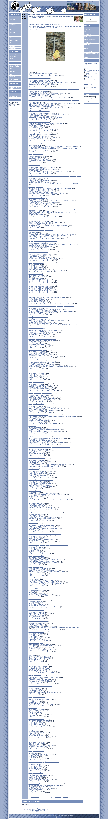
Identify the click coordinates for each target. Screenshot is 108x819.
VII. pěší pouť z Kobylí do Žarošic (36, 752)
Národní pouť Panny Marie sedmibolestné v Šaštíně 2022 (41, 246)
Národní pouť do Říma (33, 731)
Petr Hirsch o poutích (33, 549)
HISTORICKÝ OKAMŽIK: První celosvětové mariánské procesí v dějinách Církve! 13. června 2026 (50, 82)
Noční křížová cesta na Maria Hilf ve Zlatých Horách (40, 726)
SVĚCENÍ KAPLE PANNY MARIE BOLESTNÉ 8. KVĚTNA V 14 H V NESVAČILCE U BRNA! (48, 171)
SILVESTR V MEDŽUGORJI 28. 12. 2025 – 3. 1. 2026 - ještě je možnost (44, 99)
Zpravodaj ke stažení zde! (36, 17)
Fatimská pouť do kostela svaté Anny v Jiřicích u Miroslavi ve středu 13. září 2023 (46, 193)
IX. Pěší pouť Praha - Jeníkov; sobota (37, 574)
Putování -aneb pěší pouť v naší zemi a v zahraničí (39, 139)
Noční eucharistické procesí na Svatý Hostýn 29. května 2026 (42, 84)
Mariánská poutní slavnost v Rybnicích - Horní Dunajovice (41, 155)
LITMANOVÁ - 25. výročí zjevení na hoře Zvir (38, 475)
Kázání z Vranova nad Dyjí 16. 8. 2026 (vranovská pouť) (34, 810)
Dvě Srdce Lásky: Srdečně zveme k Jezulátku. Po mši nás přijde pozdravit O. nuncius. (47, 217)
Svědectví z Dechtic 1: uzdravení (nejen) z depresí (39, 657)
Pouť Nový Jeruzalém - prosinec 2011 (37, 667)
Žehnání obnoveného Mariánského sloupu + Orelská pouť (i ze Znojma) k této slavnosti (47, 315)
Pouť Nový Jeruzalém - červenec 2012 (37, 637)
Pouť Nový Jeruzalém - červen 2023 (36, 215)
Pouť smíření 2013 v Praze (34, 551)
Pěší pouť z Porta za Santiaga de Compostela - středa (40, 284)
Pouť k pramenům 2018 (33, 367)
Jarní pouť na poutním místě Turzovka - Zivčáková (39, 223)
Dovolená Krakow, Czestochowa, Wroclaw (37, 302)
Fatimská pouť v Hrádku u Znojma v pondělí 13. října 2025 (41, 104)
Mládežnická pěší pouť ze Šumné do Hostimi (38, 92)
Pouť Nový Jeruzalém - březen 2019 (36, 351)
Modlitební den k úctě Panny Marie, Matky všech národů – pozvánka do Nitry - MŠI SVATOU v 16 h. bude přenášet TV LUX (55, 324)
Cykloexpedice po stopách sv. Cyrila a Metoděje (39, 568)
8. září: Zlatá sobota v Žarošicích (36, 624)
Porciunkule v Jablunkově (34, 248)
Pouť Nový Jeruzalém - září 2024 (36, 154)
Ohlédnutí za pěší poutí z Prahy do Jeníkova (38, 395)
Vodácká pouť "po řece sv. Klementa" (36, 213)
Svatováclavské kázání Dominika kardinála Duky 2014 (40, 508)
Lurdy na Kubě (32, 655)
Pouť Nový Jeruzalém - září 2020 (36, 308)
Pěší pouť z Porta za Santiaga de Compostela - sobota (40, 280)
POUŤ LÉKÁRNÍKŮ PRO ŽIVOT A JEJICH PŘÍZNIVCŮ (40, 441)
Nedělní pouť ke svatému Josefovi (36, 278)
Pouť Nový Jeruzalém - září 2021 (36, 275)
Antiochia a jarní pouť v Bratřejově (36, 765)
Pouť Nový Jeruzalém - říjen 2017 (36, 384)
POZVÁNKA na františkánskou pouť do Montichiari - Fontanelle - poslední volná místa (47, 438)
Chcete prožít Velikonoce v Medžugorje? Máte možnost (40, 180)
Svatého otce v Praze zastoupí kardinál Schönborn (39, 658)
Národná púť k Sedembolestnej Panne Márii (38, 623)
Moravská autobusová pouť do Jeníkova (37, 510)
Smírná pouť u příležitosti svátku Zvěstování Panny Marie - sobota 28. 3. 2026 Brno (46, 93)
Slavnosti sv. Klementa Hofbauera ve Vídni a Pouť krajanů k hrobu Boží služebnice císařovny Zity (49, 447)
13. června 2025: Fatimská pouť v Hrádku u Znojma (39, 130)
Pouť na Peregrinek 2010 (34, 756)
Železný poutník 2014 (33, 538)
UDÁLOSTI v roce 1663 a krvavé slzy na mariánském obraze (42, 407)
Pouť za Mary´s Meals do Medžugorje (37, 346)
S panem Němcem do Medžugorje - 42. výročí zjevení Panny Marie (43, 216)
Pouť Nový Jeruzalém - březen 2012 (36, 659)
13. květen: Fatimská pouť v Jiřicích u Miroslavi (39, 371)
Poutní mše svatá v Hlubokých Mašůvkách (38, 666)
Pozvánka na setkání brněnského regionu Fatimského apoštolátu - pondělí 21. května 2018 (48, 369)
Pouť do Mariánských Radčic (35, 764)
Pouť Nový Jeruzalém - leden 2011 (36, 724)
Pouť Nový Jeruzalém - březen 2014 (36, 537)
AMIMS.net (70, 1)
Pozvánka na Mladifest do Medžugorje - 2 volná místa (40, 477)
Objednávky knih (13, 59)
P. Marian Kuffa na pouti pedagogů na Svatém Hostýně (40, 388)
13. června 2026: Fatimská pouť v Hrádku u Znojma (39, 83)
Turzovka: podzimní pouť (34, 678)
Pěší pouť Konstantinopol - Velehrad (36, 602)
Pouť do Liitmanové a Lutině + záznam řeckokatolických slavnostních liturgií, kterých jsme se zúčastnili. (51, 311)
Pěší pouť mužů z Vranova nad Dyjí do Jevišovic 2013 (40, 584)
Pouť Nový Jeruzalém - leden (35, 768)
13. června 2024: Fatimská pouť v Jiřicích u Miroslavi (40, 166)
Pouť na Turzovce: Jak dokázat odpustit (37, 617)
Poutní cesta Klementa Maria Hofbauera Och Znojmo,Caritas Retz (43, 323)
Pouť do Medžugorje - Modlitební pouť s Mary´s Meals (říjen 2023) (43, 202)
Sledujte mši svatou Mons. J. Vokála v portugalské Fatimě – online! (43, 611)
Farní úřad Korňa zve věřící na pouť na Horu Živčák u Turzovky (42, 397)
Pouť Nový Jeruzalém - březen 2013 (36, 593)
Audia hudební (12, 76)
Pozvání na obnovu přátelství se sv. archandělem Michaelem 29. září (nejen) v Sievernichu (48, 107)
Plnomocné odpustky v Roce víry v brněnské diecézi (40, 600)
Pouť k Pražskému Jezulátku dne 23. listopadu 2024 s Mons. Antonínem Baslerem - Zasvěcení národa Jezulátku (53, 146)
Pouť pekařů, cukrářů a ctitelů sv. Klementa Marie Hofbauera (41, 718)
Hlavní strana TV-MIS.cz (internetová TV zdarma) (14, 66)
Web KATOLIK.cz (87, 31)
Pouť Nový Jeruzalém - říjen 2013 (36, 560)
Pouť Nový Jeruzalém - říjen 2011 (36, 676)
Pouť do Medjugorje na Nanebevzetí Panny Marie (39, 124)
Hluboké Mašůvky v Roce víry (35, 599)
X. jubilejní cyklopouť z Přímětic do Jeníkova (38, 481)
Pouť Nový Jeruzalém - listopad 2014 (36, 504)
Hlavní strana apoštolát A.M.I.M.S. (14, 54)
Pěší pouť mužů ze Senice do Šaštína (37, 224)
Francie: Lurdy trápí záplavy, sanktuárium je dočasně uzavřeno (42, 570)
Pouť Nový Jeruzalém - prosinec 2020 (37, 301)
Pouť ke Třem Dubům (33, 753)
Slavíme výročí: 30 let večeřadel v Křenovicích (38, 269)
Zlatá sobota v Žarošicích (34, 417)
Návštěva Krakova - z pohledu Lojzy (36, 328)
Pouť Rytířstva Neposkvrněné (35, 427)
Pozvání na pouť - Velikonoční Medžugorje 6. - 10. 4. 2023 (41, 230)
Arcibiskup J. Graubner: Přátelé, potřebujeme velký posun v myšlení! (43, 677)
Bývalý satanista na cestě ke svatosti (37, 558)
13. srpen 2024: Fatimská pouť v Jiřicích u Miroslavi (40, 159)
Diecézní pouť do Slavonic (34, 488)
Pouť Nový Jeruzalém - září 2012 (36, 566)
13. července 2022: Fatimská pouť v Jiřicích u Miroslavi (40, 206)
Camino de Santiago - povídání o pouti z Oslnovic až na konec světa (43, 607)
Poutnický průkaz (32, 638)
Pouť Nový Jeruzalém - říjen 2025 (36, 108)
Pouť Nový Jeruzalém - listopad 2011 (36, 670)
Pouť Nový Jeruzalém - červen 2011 (36, 703)
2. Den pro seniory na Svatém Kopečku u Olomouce (40, 721)
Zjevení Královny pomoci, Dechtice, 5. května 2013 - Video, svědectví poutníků (45, 582)
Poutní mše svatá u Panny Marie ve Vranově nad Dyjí (40, 389)
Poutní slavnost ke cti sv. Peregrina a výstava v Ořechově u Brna (42, 645)
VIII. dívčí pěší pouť (33, 757)
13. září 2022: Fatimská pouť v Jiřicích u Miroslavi (39, 249)
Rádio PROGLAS (87, 34)
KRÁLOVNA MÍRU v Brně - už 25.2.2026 (37, 96)
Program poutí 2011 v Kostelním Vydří (37, 730)
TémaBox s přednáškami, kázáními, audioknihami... (91, 46)
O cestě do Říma (32, 733)
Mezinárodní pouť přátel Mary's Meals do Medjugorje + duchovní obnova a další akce (47, 114)
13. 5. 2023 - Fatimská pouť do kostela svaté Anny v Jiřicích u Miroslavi (44, 222)
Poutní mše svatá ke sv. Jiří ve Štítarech (37, 401)
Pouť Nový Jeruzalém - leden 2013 (36, 604)
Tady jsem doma (32, 459)
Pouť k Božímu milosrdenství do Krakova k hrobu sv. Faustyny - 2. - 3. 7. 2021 (45, 296)
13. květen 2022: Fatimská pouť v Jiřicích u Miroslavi (40, 262)
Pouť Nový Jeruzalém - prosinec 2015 (37, 455)
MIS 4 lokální (12, 74)
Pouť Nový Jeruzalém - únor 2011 (36, 723)
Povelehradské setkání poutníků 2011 (37, 662)
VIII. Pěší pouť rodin (33, 228)
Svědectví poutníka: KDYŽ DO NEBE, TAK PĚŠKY (40, 310)
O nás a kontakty (13, 43)
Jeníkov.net (86, 48)
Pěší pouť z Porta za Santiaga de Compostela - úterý (40, 285)
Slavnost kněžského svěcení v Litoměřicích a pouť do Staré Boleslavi (43, 606)
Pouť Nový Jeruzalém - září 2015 (36, 472)
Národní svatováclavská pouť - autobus (37, 737)
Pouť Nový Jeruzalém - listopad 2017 (36, 382)
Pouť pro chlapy (32, 787)
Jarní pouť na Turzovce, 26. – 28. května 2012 (38, 640)
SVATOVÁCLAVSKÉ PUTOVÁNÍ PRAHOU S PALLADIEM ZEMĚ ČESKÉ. (44, 466)
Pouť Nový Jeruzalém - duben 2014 (36, 536)
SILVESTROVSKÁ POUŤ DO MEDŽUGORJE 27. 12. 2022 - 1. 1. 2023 (44, 238)
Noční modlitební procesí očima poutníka (37, 350)
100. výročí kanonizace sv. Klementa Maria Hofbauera (40, 788)
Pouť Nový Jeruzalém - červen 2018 (36, 368)
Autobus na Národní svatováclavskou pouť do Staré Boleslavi (42, 509)
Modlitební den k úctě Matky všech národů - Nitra (39, 372)
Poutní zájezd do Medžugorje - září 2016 (37, 419)
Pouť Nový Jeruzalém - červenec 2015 (37, 482)
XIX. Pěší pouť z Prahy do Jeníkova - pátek (38, 219)
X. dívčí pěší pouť (32, 646)
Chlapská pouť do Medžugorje (35, 110)
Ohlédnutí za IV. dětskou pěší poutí (36, 152)
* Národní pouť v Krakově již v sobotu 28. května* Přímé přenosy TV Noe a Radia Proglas (39, 434)
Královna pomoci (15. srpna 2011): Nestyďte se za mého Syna (42, 684)
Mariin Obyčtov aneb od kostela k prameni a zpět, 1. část (41, 190)
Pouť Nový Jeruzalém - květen (35, 532)
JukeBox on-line (87, 44)
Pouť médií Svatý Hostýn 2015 (35, 490)
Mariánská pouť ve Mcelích (34, 210)
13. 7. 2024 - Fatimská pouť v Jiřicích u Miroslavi (39, 161)
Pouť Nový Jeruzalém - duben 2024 (36, 178)
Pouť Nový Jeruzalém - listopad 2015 (36, 460)
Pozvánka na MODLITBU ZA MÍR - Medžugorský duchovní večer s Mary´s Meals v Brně (47, 235)
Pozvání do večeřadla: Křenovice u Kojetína (38, 380)
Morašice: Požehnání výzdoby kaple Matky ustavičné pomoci (42, 526)
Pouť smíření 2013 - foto (34, 550)
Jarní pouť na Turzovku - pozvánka (36, 643)
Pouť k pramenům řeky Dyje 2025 (36, 127)
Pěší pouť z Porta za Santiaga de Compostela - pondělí (40, 286)
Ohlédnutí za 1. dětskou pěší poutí (36, 274)
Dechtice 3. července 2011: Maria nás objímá (38, 696)
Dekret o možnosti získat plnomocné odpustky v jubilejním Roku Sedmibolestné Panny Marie (48, 545)
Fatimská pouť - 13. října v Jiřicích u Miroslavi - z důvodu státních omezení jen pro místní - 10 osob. (50, 303)
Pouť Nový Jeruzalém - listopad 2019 (36, 333)
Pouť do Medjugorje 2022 (34, 264)
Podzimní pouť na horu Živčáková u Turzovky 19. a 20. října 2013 (42, 561)
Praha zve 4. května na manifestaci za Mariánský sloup (40, 589)
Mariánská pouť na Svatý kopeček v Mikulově (38, 631)
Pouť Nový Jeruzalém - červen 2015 (36, 484)
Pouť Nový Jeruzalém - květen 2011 (36, 709)
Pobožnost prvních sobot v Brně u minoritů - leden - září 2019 (42, 340)
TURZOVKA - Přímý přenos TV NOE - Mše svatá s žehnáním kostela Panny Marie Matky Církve (49, 464)
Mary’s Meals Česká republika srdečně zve (38, 95)
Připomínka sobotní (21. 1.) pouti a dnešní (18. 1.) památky (41, 236)
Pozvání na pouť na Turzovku (35, 778)
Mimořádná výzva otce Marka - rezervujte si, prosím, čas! (41, 251)
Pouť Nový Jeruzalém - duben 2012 (36, 653)
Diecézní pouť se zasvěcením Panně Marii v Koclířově (40, 73)
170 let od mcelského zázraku (35, 343)
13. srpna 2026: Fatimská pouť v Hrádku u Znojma (39, 78)
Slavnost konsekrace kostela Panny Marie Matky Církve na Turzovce (43, 465)
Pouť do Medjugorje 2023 (34, 227)
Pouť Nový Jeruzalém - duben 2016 (36, 443)
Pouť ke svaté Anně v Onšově (35, 693)
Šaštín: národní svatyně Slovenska (36, 514)
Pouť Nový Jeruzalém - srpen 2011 (36, 691)
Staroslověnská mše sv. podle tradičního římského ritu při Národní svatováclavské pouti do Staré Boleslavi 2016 (52, 416)
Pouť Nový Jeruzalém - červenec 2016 (37, 421)
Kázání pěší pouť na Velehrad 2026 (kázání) (32, 808)
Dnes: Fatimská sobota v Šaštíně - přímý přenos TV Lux (41, 387)
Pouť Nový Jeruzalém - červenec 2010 (37, 742)
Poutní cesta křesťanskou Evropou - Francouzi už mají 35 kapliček (43, 410)
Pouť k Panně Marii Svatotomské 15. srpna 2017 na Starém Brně (43, 390)
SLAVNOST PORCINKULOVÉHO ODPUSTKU (38, 520)
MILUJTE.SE (92, 1)
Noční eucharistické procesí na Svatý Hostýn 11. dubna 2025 (42, 137)
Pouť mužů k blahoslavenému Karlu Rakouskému (39, 336)
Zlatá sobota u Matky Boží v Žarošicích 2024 (38, 158)
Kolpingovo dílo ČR (88, 51)
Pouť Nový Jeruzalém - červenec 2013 (37, 569)
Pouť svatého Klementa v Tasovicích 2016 (38, 449)
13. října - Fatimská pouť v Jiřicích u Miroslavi (38, 383)
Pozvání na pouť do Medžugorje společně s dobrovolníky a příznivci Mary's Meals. (46, 270)
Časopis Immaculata (88, 42)
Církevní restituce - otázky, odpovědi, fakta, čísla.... (91, 54)
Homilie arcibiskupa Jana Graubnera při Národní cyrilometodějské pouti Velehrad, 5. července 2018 (50, 366)
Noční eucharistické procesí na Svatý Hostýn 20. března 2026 (42, 94)
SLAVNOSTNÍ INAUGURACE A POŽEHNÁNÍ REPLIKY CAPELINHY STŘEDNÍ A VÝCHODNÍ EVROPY (51, 200)
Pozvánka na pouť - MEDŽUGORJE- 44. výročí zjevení (40, 133)
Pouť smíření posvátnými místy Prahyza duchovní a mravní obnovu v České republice (39, 553)
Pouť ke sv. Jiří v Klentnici (34, 759)
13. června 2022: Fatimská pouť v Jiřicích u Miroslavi (40, 260)
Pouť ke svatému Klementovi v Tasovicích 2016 (39, 445)
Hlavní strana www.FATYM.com (13, 17)
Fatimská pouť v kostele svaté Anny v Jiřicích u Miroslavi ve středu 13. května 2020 (46, 320)
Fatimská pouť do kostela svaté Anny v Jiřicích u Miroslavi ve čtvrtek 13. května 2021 (47, 297)
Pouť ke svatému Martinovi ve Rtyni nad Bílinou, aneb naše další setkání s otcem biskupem (39, 669)
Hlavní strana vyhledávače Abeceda (15, 88)
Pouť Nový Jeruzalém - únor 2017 (36, 405)
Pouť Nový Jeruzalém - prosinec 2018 (37, 353)
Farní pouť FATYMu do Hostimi (35, 85)
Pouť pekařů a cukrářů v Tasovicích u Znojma (38, 594)
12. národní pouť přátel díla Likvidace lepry (38, 198)
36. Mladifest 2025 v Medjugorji (35, 125)
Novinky (11, 68)
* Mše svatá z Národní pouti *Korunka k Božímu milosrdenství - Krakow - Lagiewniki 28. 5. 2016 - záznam (45, 431)
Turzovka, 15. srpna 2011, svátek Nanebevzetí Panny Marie (41, 683)
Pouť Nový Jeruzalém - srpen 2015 (36, 474)
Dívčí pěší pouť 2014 (33, 529)
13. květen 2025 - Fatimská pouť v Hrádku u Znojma (40, 134)
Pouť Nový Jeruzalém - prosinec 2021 (37, 268)
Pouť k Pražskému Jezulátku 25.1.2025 (37, 141)
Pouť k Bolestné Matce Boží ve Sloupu (37, 795)
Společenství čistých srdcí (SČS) (90, 29)
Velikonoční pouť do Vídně (34, 794)
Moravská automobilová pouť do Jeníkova (37, 470)
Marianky (11, 35)
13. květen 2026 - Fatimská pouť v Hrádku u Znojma (40, 87)
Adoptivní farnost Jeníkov (89, 50)
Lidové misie (12, 32)
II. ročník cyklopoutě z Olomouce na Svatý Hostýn (39, 535)
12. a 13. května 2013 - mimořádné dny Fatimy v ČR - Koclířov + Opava (44, 581)
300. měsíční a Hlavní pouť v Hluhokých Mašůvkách (40, 483)
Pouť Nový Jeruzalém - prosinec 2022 (37, 239)
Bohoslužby (12, 21)
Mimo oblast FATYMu (14, 40)
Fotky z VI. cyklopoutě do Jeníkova (36, 698)
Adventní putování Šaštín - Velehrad (36, 331)
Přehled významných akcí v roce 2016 (37, 454)
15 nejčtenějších (13, 48)
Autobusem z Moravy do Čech (35, 564)
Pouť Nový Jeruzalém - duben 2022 (36, 263)
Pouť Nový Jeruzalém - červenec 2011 (37, 697)
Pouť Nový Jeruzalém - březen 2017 (36, 404)
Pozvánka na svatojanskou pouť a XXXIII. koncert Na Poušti (41, 649)
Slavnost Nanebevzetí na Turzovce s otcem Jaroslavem (40, 686)
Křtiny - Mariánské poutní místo (35, 755)
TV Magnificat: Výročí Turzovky (35, 702)
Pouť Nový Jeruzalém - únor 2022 (36, 266)
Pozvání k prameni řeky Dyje (35, 162)
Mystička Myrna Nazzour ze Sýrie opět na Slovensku (40, 393)
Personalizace (12, 46)
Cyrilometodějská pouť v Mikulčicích (36, 163)
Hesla (11, 30)
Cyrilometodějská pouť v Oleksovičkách (37, 743)
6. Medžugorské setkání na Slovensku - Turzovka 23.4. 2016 (42, 440)
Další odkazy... (86, 57)
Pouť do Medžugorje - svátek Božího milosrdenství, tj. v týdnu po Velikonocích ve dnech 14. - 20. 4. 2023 (51, 234)
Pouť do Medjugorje (33, 519)
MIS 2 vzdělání (12, 71)
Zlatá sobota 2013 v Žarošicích (35, 563)
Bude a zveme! (12, 19)
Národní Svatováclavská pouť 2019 (36, 338)
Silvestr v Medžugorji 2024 (34, 145)
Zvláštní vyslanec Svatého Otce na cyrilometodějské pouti (41, 580)
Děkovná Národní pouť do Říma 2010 (36, 732)
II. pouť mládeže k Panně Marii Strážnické (38, 758)
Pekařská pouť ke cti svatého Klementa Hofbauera (39, 754)
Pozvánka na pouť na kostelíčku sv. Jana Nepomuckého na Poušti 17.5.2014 (45, 534)
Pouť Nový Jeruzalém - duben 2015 (36, 495)
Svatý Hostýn (31, 603)
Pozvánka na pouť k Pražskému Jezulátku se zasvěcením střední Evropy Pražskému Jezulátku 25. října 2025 (52, 103)
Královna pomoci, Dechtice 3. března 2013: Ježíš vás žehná (41, 595)
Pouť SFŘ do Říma (33, 715)
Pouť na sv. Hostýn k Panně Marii (36, 341)
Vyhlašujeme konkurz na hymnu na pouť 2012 (38, 647)
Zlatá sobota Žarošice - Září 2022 (36, 245)
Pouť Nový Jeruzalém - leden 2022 (36, 267)
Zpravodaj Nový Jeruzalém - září (35, 774)
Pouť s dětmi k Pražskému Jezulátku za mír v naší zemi (41, 357)
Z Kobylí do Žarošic (33, 708)
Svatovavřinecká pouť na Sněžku (36, 633)
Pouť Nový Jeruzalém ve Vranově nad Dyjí (38, 307)
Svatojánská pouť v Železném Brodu (36, 590)
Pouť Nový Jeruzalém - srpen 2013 (36, 567)
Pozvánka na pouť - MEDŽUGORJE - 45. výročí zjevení (40, 81)
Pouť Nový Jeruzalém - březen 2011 (36, 722)
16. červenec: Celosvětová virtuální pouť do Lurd (39, 314)
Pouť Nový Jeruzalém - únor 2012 (36, 661)
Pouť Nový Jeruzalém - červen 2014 (36, 527)
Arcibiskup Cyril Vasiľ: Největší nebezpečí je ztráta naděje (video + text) (44, 468)
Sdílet (30, 70)
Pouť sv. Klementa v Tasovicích (35, 498)
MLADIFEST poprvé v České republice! (37, 74)
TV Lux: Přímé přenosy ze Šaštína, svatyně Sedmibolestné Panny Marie (44, 356)
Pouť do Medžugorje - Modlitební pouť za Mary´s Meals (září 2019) (43, 339)
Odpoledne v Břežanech (34, 700)
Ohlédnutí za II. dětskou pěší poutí (36, 253)
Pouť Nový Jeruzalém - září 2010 (36, 735)
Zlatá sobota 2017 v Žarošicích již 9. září (37, 386)
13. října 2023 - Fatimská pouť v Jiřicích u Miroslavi (39, 191)
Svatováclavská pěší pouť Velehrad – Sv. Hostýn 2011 (40, 680)
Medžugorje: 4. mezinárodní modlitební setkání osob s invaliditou (42, 493)
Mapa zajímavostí (13, 34)
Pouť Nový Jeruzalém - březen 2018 (36, 376)
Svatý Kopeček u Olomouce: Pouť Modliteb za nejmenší (41, 486)
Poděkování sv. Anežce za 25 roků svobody (38, 505)
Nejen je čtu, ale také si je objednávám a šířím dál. (89, 87)
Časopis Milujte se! (87, 28)
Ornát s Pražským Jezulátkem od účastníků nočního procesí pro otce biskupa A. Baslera (47, 226)
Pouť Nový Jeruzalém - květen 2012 (36, 650)
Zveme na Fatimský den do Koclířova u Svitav (38, 531)
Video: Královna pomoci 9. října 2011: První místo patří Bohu (41, 672)
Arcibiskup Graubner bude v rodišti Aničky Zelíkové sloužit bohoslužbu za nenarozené (47, 442)
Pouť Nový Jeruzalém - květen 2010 (36, 751)
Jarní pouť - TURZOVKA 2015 (35, 491)
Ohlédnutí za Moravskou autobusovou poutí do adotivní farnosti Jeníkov (44, 559)
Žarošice (30, 277)
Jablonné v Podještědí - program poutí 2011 (38, 714)
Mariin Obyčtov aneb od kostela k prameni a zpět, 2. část (41, 189)
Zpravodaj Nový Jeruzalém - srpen (36, 777)
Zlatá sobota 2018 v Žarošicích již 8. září (37, 360)
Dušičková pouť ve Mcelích (34, 242)
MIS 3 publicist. (13, 73)
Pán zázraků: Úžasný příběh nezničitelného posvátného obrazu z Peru (43, 437)
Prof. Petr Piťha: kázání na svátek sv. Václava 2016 (40, 412)
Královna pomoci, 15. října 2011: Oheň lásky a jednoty (40, 671)
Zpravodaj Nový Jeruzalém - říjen (36, 773)
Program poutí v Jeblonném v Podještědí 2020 (38, 318)
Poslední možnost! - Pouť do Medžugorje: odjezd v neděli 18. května (43, 528)
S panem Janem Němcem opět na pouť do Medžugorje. (40, 259)
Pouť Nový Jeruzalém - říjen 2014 (36, 506)
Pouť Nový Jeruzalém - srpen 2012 (36, 634)
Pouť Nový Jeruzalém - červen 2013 (36, 575)
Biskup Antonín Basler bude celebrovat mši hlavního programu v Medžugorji (45, 105)
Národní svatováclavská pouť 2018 (36, 355)
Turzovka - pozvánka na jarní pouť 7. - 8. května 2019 (40, 345)
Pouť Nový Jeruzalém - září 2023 (36, 199)
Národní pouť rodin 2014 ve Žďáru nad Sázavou (39, 530)
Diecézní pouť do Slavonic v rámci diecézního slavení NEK (41, 485)
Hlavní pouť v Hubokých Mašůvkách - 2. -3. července (40, 699)
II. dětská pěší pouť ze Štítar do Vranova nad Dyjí (39, 255)
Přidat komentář (65, 797)
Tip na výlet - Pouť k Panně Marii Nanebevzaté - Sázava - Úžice (42, 692)
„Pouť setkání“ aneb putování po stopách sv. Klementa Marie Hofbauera (44, 629)
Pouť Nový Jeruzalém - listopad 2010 (36, 727)
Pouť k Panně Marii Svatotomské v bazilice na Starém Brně (41, 364)
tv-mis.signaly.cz (12, 104)
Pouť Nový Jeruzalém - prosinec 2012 (37, 605)
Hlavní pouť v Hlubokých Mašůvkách (36, 422)
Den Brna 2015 (32, 476)
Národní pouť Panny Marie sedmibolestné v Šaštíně (40, 271)
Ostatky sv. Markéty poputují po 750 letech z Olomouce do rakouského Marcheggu (46, 365)
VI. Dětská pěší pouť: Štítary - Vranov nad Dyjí (39, 76)
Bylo (10, 27)
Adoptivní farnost (13, 24)
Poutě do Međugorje (33, 179)
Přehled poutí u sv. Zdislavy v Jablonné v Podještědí (40, 132)
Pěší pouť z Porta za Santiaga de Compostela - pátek (40, 281)
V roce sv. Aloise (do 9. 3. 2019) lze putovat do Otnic (40, 352)
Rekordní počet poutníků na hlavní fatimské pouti (39, 644)
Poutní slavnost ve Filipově (34, 102)
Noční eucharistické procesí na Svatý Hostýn (38, 252)
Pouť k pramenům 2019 (33, 342)
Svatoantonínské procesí (34, 784)
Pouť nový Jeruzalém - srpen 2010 (36, 738)
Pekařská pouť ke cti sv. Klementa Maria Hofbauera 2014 (41, 539)
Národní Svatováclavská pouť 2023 (36, 205)
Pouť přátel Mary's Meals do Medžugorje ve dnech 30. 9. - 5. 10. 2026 (43, 75)
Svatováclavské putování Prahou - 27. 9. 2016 (38, 415)
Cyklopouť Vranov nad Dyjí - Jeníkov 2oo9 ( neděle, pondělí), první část (44, 783)
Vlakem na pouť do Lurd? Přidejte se (36, 719)
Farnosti (11, 22)
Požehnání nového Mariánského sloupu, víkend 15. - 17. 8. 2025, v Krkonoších (45, 117)
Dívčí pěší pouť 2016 (33, 425)
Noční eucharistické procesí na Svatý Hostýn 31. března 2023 (42, 231)
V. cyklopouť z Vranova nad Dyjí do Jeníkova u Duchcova (41, 745)
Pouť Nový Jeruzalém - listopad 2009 (36, 772)
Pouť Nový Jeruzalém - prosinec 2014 (37, 502)
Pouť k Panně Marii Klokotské (35, 687)
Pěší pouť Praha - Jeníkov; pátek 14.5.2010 (38, 746)
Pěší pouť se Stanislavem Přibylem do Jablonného (39, 86)
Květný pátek (31, 592)
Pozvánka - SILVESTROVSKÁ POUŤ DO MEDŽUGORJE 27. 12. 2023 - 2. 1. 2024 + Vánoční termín (50, 188)
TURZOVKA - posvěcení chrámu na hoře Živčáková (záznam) (42, 461)
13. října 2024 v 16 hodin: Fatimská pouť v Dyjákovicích (41, 150)
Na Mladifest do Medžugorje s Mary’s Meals (38, 136)
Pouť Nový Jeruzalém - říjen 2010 (36, 729)
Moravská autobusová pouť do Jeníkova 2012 (38, 621)
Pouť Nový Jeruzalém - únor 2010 (36, 767)
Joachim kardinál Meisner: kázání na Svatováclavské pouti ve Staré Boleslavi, (45, 414)
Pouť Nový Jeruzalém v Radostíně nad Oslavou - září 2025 (41, 113)
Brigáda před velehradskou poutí (35, 428)
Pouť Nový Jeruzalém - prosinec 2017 (37, 379)
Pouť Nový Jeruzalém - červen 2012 (36, 642)
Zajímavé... (12, 38)
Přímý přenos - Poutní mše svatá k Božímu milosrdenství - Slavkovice (44, 429)
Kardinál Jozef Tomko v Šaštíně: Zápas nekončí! (39, 622)
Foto (11, 29)
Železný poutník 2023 (33, 232)
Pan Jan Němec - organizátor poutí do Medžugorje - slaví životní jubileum (44, 208)
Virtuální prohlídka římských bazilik (36, 503)
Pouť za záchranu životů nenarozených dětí (38, 748)
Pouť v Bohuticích (32, 635)
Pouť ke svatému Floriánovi (34, 648)
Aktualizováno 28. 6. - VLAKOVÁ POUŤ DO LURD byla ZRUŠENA (43, 258)
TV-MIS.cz (84, 1)
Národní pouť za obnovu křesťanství (36, 610)
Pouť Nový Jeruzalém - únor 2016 (36, 451)
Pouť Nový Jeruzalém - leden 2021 (36, 300)
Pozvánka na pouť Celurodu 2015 (36, 462)
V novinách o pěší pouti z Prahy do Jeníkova (38, 577)
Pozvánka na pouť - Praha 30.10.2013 (37, 557)
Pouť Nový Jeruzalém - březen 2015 (36, 497)
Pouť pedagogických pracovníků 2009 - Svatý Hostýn (40, 779)
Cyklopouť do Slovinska (34, 596)
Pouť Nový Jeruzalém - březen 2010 (36, 766)
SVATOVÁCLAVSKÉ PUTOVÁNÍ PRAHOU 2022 (39, 247)
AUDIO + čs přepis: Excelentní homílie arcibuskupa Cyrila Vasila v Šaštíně (45, 562)
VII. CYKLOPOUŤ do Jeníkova (35, 639)
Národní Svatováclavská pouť (35, 616)
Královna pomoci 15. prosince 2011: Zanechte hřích (39, 665)
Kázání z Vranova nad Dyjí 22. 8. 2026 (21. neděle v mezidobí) (35, 809)
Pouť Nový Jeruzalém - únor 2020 (36, 327)
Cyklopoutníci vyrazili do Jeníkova (36, 744)
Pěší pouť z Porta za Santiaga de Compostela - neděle (40, 287)
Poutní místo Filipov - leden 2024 (36, 187)
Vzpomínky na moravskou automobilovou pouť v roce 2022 (41, 194)
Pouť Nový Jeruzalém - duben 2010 (36, 763)
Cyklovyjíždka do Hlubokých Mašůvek (37, 789)
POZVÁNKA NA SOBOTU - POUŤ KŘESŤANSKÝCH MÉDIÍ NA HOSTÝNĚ (45, 583)
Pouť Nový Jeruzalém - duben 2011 (36, 716)
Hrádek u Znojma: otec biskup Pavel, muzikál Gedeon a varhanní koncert (44, 392)
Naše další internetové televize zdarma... (14, 80)
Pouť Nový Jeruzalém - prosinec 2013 (37, 548)
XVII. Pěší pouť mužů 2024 (34, 181)
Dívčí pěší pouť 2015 (33, 492)
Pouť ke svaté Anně (33, 636)
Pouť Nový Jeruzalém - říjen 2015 (36, 463)
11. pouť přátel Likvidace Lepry (35, 256)
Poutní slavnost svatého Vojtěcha (36, 761)
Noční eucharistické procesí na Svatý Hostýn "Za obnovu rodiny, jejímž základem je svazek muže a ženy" (51, 306)
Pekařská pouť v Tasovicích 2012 (36, 660)
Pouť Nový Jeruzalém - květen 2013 (36, 585)
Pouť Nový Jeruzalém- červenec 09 (36, 780)
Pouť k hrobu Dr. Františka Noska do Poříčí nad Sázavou (41, 654)
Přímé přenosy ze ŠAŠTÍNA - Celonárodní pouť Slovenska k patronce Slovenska (46, 512)
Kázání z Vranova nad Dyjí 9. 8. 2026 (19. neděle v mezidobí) (35, 811)
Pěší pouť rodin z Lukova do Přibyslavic (37, 138)
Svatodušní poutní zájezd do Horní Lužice (38, 656)
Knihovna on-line (13, 56)
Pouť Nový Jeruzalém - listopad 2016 (36, 409)
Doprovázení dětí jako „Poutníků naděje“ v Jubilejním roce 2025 (42, 143)
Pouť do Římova (32, 135)
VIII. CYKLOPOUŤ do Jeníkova (35, 572)
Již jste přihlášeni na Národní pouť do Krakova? (39, 450)
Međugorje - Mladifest (33, 170)
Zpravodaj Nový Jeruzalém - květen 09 (37, 792)
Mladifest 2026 (32, 79)
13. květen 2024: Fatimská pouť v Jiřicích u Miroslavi (40, 172)
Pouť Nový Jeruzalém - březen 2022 (36, 265)
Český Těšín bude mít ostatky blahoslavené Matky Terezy (41, 507)
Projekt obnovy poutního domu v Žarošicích (38, 156)
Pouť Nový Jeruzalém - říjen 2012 (36, 620)
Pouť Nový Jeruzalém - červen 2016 (36, 432)
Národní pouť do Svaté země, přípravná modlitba (39, 555)
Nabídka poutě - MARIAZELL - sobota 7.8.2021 (39, 279)
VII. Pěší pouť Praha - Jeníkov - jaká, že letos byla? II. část (41, 704)
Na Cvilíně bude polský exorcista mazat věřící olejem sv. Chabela (43, 524)
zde (17, 102)
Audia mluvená (13, 77)
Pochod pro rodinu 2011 (33, 694)
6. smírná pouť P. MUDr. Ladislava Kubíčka (38, 775)
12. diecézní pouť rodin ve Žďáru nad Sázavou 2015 (40, 473)
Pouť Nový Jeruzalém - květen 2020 (36, 321)
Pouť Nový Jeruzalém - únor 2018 (36, 378)
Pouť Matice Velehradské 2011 (35, 688)
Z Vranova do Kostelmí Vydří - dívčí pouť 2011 (38, 705)
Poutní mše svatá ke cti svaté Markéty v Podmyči (39, 121)
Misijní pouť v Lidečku (33, 579)
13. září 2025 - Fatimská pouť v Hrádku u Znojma (39, 111)
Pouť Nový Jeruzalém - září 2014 (36, 516)
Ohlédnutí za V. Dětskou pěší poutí (36, 115)
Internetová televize (88, 36)
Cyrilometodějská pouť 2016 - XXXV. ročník (38, 452)
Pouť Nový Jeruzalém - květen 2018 (36, 373)
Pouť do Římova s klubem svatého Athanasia (38, 317)
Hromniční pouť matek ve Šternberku (36, 544)
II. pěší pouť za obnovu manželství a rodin (38, 400)
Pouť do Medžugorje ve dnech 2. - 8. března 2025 (39, 140)
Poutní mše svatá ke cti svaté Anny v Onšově (38, 119)
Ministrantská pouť (33, 790)
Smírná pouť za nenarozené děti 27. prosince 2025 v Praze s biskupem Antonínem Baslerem (48, 97)
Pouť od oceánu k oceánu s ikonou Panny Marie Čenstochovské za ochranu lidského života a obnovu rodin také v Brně (54, 627)
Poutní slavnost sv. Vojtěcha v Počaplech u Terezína (40, 651)
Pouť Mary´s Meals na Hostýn (35, 347)
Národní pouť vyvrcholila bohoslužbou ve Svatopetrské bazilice (42, 332)
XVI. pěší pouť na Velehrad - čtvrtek (36, 418)
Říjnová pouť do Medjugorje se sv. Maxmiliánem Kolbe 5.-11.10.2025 (43, 106)
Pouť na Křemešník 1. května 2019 (36, 349)
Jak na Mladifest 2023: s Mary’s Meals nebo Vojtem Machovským (43, 204)
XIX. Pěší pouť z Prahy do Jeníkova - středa (38, 221)
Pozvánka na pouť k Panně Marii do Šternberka (39, 720)
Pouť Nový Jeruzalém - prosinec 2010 (37, 725)
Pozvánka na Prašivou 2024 (34, 165)
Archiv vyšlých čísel (13, 96)
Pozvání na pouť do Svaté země (35, 618)
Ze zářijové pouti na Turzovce (35, 675)
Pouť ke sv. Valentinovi (33, 540)
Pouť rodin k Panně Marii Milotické (36, 313)
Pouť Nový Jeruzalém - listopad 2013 (36, 556)
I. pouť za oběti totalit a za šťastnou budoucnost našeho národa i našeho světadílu (46, 571)
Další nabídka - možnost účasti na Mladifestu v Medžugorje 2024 (42, 169)
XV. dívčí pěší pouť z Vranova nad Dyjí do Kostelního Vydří (41, 398)
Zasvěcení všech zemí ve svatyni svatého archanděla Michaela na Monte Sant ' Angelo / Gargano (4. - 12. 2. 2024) (53, 183)
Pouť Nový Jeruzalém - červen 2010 (36, 747)
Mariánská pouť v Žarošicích (35, 157)
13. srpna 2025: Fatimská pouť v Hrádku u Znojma (39, 116)
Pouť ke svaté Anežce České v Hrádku (37, 458)
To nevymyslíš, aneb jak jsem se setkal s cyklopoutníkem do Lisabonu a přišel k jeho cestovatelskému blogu (52, 209)
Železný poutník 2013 (33, 597)
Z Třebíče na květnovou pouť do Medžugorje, (38, 91)
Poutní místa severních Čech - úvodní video (38, 299)
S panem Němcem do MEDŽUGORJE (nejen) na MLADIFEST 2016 (43, 423)
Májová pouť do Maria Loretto (35, 586)
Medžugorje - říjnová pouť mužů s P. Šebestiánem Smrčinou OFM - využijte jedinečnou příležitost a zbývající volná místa (54, 148)
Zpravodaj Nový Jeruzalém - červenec (37, 781)
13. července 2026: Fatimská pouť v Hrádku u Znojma (40, 80)
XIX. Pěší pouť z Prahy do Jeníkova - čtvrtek (38, 220)
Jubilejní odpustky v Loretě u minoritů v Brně (38, 344)
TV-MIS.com (77, 1)
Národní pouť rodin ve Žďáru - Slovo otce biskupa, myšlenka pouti (43, 517)
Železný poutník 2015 (33, 496)
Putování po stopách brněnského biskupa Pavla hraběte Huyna (42, 399)
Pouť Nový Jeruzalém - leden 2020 (36, 329)
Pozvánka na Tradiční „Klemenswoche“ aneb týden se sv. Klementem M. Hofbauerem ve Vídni (49, 499)
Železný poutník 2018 (33, 377)
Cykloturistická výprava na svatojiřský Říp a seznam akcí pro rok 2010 (44, 762)
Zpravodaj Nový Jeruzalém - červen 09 (37, 786)
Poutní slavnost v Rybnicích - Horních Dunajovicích (40, 471)
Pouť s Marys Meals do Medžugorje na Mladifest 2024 (40, 173)
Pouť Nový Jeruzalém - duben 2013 (36, 591)
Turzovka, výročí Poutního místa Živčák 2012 (38, 613)
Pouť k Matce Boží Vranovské (35, 689)
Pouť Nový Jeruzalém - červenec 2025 (37, 126)
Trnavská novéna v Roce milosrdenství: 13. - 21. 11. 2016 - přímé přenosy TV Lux (46, 408)
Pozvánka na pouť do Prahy (34, 128)
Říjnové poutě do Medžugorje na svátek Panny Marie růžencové (42, 192)
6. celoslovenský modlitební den (35, 601)
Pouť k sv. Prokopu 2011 (34, 701)
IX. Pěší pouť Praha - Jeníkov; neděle (37, 573)
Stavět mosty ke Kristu (33, 673)
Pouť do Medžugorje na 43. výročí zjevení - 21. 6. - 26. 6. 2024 (42, 167)
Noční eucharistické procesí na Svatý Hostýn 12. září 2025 (41, 112)
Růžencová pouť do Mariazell (35, 614)
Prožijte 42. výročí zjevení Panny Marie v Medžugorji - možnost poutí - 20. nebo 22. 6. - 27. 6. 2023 (50, 212)
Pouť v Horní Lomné (33, 273)
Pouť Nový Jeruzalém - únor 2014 (36, 542)
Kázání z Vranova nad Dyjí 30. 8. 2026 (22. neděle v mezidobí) (35, 807)
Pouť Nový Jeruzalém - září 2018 (36, 358)
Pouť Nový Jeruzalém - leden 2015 (36, 501)
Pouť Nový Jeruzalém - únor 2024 (36, 186)
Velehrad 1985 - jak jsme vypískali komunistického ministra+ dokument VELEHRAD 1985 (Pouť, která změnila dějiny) (41, 479)
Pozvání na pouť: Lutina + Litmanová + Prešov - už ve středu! (42, 312)
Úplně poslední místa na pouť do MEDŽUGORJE (39, 182)
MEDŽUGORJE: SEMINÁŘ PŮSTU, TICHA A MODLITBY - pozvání (43, 144)
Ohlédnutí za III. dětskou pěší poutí (36, 195)
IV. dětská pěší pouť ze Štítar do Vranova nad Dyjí (39, 160)
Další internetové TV (88, 37)
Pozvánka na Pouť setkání (34, 515)
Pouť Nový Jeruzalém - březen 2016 (36, 448)
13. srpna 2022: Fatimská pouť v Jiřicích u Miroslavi (40, 203)
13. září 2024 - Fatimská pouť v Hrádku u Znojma (39, 151)
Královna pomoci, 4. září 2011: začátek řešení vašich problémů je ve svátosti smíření (47, 237)
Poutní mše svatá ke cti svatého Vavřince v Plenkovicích (41, 118)
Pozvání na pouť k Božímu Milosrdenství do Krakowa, (40, 254)
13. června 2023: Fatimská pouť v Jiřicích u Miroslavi (40, 211)
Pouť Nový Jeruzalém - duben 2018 (36, 374)
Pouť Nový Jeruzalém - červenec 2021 (37, 295)
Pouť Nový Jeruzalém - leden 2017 (36, 406)
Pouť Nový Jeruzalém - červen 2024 (36, 168)
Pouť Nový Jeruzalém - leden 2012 (36, 664)
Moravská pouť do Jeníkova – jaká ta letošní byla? (39, 679)
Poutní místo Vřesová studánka (35, 201)
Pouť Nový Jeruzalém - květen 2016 (36, 439)
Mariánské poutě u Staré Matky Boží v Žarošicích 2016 (40, 420)
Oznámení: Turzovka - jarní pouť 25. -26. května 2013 (40, 578)
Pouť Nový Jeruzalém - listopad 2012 (36, 612)
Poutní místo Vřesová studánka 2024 (36, 175)
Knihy (11, 37)
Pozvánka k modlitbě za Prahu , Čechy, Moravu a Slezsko (41, 129)
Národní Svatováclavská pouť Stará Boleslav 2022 (39, 243)
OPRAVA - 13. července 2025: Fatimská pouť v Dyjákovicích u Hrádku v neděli (45, 123)
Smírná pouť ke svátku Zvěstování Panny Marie (39, 322)
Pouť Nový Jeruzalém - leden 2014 (36, 547)
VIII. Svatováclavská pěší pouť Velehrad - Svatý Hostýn (40, 385)
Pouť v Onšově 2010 (33, 741)
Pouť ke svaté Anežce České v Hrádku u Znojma (39, 334)
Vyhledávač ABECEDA (88, 55)
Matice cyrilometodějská (88, 41)
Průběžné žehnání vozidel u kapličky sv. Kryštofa (39, 122)
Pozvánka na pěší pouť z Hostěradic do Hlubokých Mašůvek (41, 525)
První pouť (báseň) (32, 426)
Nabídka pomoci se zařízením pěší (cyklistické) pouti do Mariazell (43, 740)
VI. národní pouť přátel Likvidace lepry (37, 396)
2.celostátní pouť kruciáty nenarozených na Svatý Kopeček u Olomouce (44, 785)
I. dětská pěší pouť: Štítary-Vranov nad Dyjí (38, 276)
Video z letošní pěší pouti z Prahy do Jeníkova (38, 394)
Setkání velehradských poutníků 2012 (37, 608)
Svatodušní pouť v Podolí (34, 791)
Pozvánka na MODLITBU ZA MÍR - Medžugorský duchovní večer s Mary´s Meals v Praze (48, 225)
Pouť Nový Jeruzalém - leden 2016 (36, 453)
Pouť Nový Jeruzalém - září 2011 (36, 682)
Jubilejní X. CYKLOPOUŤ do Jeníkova (37, 487)
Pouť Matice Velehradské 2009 (35, 776)
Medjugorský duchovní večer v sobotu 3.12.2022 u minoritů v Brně (43, 241)
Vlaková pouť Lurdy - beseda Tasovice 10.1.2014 (39, 546)
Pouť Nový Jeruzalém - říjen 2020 (36, 304)
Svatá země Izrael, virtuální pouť (90, 39)
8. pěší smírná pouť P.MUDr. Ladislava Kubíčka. (39, 681)
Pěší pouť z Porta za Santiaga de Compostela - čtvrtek (40, 282)
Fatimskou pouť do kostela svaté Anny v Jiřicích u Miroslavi (41, 354)
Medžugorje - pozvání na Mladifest (36, 214)
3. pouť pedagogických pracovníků (36, 690)
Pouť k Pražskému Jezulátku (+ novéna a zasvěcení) (40, 197)
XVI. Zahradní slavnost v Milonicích (36, 632)
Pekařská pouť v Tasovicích (34, 749)
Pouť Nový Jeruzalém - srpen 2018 (36, 363)
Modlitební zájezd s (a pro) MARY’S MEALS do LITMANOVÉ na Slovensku (45, 309)
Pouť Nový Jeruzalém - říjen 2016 (36, 411)
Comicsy (11, 58)
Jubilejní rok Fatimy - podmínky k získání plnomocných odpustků (42, 403)
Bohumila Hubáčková (35, 797)
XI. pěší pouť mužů (33, 375)
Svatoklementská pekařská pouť (35, 233)
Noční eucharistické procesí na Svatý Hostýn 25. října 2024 (41, 147)
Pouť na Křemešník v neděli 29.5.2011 (37, 707)
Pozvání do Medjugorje (33, 588)
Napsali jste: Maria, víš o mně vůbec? (37, 615)
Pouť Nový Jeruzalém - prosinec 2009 (37, 770)
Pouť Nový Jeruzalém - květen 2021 (36, 298)
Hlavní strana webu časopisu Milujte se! (15, 94)
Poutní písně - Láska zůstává (35, 769)
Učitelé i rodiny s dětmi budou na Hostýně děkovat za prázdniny (42, 518)
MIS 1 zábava (12, 69)
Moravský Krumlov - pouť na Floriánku (37, 712)
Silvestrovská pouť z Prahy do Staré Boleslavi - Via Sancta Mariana (43, 330)
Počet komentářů (58, 797)
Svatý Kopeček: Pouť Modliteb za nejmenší (38, 436)
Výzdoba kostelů (13, 42)
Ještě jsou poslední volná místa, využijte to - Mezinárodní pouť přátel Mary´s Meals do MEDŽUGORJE (51, 244)
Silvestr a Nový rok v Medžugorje (36, 456)
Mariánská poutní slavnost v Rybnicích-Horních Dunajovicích (42, 626)
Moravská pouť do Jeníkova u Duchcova (37, 734)
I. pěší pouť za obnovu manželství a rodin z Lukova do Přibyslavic (43, 444)
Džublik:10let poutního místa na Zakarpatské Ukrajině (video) (42, 541)
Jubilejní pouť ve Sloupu (34, 335)
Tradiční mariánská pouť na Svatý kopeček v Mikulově (40, 736)
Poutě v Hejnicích (32, 713)
